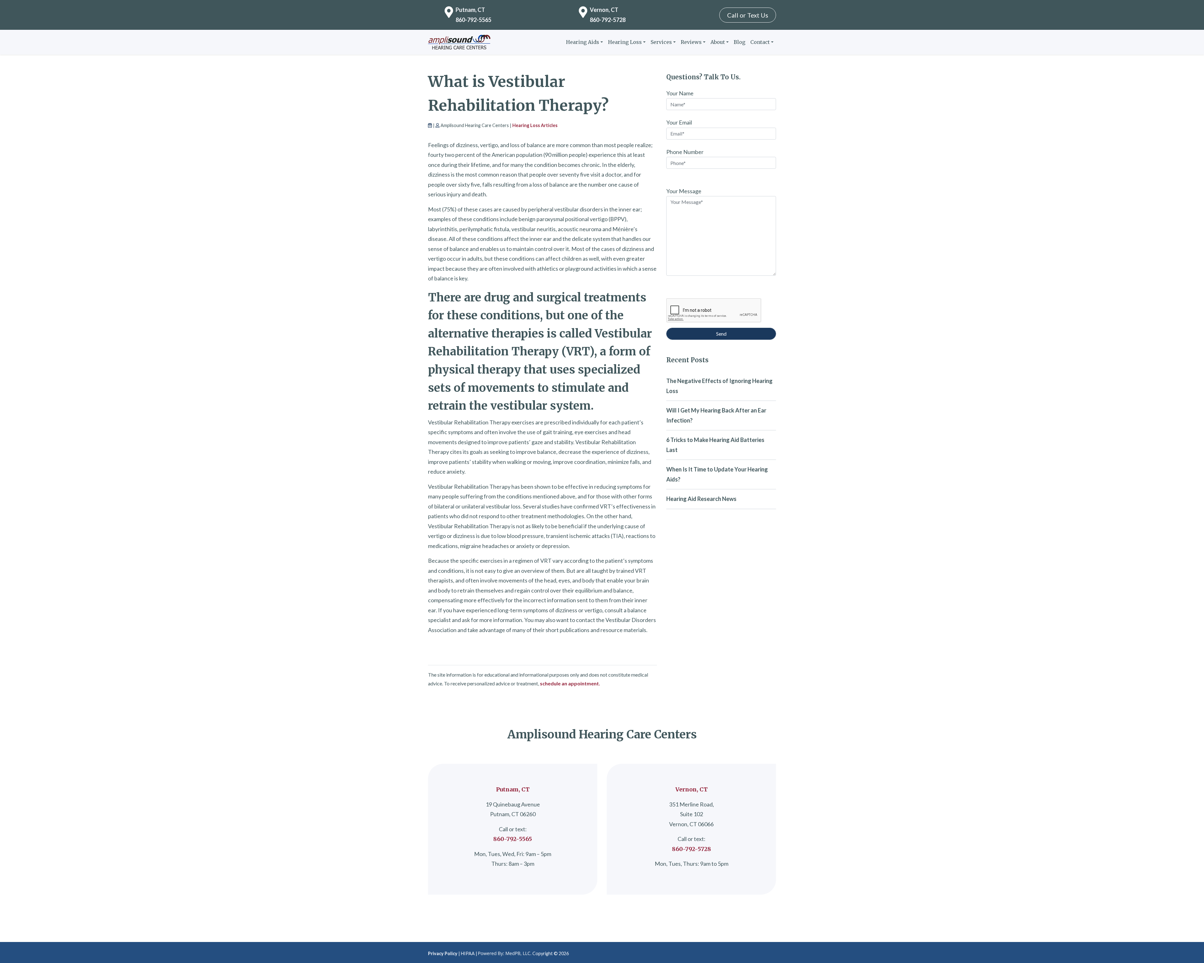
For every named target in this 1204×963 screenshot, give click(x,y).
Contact (760, 42)
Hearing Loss (625, 42)
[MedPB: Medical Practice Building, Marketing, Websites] (504, 953)
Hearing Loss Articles (534, 125)
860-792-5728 (608, 19)
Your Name (680, 93)
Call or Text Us (747, 15)
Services (661, 42)
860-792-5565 (473, 19)
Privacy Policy (442, 953)
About (717, 42)
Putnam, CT (470, 9)
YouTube (771, 952)
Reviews (691, 42)
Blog (739, 42)
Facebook (761, 952)
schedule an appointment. (570, 683)
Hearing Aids (582, 42)
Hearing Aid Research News (701, 498)
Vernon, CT (604, 9)
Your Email (679, 122)
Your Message (683, 191)
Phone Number (685, 151)
